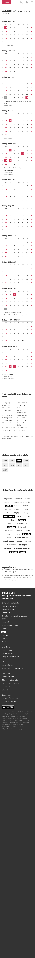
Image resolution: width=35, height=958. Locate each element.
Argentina (8, 499)
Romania (17, 534)
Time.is (6, 2)
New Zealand (8, 530)
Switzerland (11, 545)
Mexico (11, 527)
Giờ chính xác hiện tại (10, 603)
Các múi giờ (6, 613)
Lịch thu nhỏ (7, 635)
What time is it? (7, 718)
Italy (13, 520)
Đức (8, 13)
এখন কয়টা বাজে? (5, 722)
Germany (9, 516)
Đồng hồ (5, 622)
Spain (19, 541)
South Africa (21, 538)
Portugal (7, 534)
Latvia (29, 520)
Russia (26, 534)
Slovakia (9, 538)
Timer (4, 629)
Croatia (25, 506)
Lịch (16, 12)
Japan (21, 520)
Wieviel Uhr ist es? (17, 724)
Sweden (28, 541)
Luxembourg (22, 523)
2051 (13, 21)
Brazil (9, 506)
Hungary (27, 516)
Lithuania (10, 523)
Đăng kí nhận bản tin (10, 657)
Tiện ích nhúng (8, 650)
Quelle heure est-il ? (18, 720)
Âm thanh (6, 642)
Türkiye (23, 545)
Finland (7, 513)
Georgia (26, 513)
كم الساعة (28, 720)
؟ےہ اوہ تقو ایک (6, 729)
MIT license (6, 438)
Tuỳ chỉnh (6, 673)
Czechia (8, 509)
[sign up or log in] (27, 3)
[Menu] (32, 2)
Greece (18, 516)
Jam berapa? (6, 724)
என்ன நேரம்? (22, 727)
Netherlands (22, 527)
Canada (17, 506)
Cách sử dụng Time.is (10, 683)
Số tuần (5, 639)
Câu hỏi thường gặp (10, 680)
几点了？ (15, 718)
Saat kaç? (15, 727)
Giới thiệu (6, 687)
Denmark (17, 509)
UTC (3, 662)
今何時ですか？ (6, 727)
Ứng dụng (6, 647)
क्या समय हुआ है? (23, 718)
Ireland (5, 520)
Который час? (14, 722)
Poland (27, 531)
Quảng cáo (6, 695)
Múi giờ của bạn (8, 610)
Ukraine (7, 548)
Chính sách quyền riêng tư (12, 702)
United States (17, 552)
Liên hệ (5, 690)
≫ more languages (17, 729)
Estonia (26, 509)
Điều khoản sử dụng (10, 698)
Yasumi (15, 436)
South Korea (8, 541)
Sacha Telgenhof (27, 436)
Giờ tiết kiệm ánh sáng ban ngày (14, 315)
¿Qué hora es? (6, 720)
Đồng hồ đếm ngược (10, 625)
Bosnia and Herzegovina (21, 502)
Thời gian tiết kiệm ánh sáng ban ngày (16, 101)
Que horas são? (24, 722)
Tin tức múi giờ (8, 654)
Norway (19, 530)
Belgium (7, 502)
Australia (18, 499)
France (17, 513)
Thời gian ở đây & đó (10, 606)
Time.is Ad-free (8, 677)
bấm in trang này (10, 580)
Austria (27, 498)
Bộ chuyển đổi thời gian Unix (13, 668)
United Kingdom (22, 548)
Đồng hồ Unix (7, 665)
